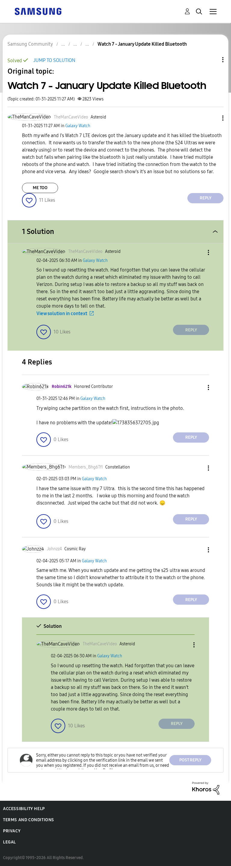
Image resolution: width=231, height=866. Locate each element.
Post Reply (190, 760)
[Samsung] (37, 11)
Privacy (11, 831)
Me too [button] (40, 187)
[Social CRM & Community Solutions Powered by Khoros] (205, 788)
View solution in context (61, 313)
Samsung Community (30, 44)
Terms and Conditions (28, 819)
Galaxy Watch (77, 125)
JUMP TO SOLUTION (54, 60)
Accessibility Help (24, 808)
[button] (213, 118)
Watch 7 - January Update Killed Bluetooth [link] (142, 44)
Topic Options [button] (212, 59)
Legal (9, 842)
